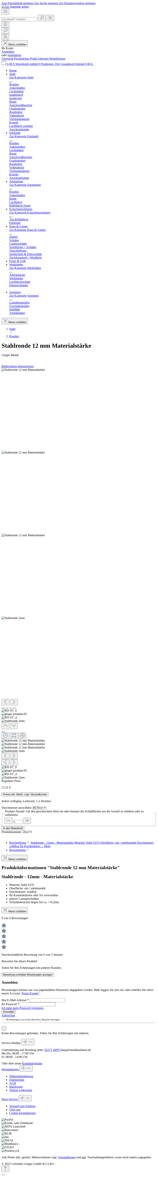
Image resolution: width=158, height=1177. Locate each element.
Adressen (43, 58)
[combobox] (19, 19)
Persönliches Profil (25, 58)
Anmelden (8, 51)
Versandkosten (67, 1157)
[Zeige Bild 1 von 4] (3, 708)
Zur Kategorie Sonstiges (24, 295)
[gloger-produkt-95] (23, 452)
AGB (12, 1083)
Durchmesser (16, 807)
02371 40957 (53, 1050)
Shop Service (10, 1099)
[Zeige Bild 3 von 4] (10, 708)
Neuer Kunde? (30, 993)
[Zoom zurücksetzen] (14, 736)
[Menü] (5, 11)
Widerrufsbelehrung (21, 1076)
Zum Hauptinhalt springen (18, 3)
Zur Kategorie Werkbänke (25, 268)
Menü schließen (17, 44)
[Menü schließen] (10, 82)
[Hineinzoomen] (22, 736)
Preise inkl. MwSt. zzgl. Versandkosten (25, 794)
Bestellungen (57, 58)
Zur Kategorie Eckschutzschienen (29, 212)
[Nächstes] (14, 702)
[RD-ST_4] (23, 535)
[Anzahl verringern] (8, 821)
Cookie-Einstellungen (22, 1113)
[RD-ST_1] (13, 618)
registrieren (14, 55)
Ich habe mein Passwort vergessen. (23, 1008)
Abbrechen (8, 1015)
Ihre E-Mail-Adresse (15, 1000)
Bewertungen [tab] (17, 850)
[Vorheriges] (5, 702)
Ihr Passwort (10, 1004)
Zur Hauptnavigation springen (77, 3)
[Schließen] (3, 731)
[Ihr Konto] (5, 37)
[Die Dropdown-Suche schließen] (50, 18)
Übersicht (8, 58)
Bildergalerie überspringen (18, 366)
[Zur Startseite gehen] (15, 6)
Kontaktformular (32, 1063)
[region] (79, 573)
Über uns (14, 1109)
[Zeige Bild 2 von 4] (6, 708)
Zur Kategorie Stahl (21, 77)
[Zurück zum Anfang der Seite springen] (5, 1169)
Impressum (16, 1086)
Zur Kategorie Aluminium (25, 184)
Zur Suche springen (46, 3)
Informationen (10, 1069)
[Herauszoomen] (5, 736)
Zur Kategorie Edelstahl (23, 136)
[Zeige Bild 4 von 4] (14, 708)
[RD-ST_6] (23, 370)
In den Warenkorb (13, 828)
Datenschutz (16, 1079)
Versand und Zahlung (22, 1106)
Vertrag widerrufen (20, 1090)
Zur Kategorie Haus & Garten (27, 229)
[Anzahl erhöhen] (27, 821)
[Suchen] (42, 18)
